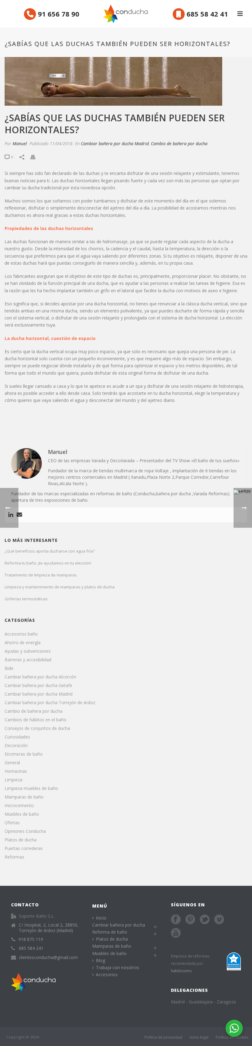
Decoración (16, 745)
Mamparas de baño (24, 797)
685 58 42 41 (206, 13)
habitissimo (181, 970)
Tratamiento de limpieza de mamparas (41, 575)
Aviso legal (199, 1037)
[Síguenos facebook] (176, 920)
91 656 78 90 (57, 13)
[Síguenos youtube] (176, 933)
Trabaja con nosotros (117, 967)
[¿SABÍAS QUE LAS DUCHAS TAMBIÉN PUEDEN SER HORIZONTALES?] (126, 60)
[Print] (35, 156)
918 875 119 (30, 939)
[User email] (19, 515)
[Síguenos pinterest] (190, 920)
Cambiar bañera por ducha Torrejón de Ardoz (50, 702)
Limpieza (13, 780)
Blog (100, 960)
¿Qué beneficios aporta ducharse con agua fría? (50, 551)
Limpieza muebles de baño (31, 788)
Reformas (14, 857)
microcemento (19, 805)
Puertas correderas (24, 848)
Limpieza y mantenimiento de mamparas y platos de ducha (60, 587)
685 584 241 (31, 948)
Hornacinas (16, 771)
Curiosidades (17, 737)
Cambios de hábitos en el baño (35, 720)
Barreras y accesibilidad (28, 660)
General (12, 762)
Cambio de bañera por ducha (179, 143)
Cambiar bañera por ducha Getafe (38, 685)
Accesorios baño (21, 634)
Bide (9, 668)
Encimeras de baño (24, 754)
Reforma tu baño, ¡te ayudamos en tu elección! (48, 563)
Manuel (20, 143)
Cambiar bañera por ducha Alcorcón (40, 677)
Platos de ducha (21, 840)
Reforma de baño (109, 932)
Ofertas (12, 822)
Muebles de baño (22, 814)
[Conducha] (126, 14)
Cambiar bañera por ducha (118, 925)
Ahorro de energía (23, 642)
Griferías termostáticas (26, 599)
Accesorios (107, 974)
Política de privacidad (163, 1037)
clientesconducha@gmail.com (48, 957)
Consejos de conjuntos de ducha (37, 728)
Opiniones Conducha (25, 831)
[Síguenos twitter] (205, 920)
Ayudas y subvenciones (28, 651)
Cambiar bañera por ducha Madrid (115, 143)
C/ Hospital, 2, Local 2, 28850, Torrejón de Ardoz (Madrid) (48, 927)
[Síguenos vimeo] (219, 920)
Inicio (101, 918)
